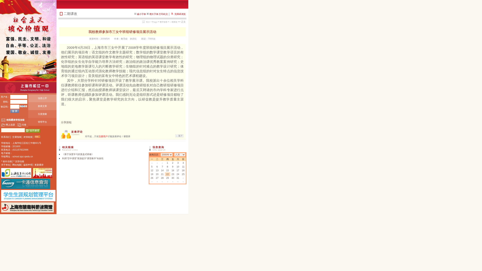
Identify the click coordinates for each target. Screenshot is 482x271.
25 (183, 174)
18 (183, 170)
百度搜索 (42, 114)
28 (162, 178)
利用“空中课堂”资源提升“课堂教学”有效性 (83, 158)
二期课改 (173, 22)
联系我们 (5, 137)
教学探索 (163, 22)
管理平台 (42, 122)
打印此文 (163, 14)
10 (178, 166)
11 (183, 166)
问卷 (24, 124)
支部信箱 (19, 161)
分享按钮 (66, 122)
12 (152, 170)
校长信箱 (7, 161)
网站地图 (16, 165)
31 (178, 178)
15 (167, 170)
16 (173, 170)
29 (167, 178)
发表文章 (42, 106)
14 (162, 170)
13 (157, 170)
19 (152, 174)
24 (178, 174)
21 (162, 174)
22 (167, 174)
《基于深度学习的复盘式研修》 (78, 154)
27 (157, 178)
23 (173, 174)
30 (173, 178)
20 (157, 174)
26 (152, 178)
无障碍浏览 (180, 14)
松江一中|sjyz (151, 22)
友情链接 (27, 137)
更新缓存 (38, 165)
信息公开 (42, 98)
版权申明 (27, 165)
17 (178, 170)
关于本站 (5, 165)
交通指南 (16, 137)
